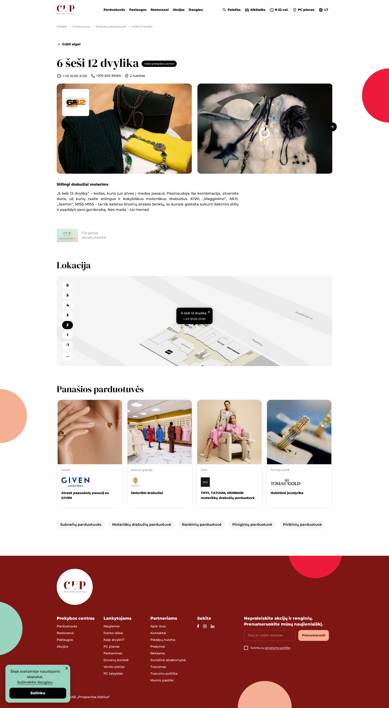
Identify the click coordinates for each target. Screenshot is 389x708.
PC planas (112, 646)
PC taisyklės (113, 674)
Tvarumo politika (164, 674)
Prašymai (157, 646)
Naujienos (112, 626)
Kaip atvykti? (114, 640)
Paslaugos (138, 10)
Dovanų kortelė (116, 660)
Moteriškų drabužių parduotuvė (141, 524)
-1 (67, 345)
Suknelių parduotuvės (80, 524)
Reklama (157, 653)
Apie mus (158, 626)
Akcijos (179, 10)
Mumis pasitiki (162, 680)
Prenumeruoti (313, 635)
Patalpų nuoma (162, 640)
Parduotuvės (114, 10)
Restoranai (160, 10)
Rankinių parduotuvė (202, 524)
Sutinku (37, 693)
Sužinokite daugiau (34, 682)
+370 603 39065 (108, 76)
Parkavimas (113, 653)
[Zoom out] (67, 357)
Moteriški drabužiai (147, 493)
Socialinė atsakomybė (168, 660)
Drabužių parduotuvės (111, 26)
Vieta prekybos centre (159, 63)
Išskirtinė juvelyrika (287, 493)
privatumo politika (277, 647)
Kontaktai (158, 633)
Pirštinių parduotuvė (302, 524)
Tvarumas (158, 667)
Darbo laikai (113, 633)
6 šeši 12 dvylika (142, 26)
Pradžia (62, 26)
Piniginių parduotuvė (252, 524)
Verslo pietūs (114, 667)
